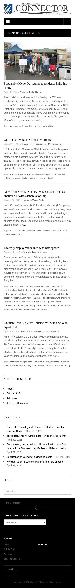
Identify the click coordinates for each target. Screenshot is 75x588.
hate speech (46, 293)
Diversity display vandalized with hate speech (31, 248)
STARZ (63, 230)
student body (19, 305)
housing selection (51, 361)
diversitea (37, 290)
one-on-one (15, 230)
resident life (24, 301)
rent (34, 365)
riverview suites (38, 301)
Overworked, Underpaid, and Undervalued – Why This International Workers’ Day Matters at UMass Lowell (36, 446)
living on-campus (43, 174)
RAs (24, 230)
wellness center (21, 309)
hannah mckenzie (30, 293)
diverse (28, 290)
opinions (8, 178)
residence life (34, 178)
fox (12, 293)
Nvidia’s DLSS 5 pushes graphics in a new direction (35, 461)
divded (21, 290)
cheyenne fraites (42, 286)
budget (23, 361)
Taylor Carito (35, 91)
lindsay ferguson (11, 297)
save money (64, 365)
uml (18, 234)
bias (11, 286)
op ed (54, 174)
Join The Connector (17, 403)
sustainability (47, 126)
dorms (31, 361)
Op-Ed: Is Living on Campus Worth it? (27, 139)
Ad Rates (12, 398)
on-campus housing (21, 365)
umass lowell (47, 178)
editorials (22, 174)
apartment (14, 361)
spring (37, 126)
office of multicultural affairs (54, 297)
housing (38, 361)
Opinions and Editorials (32, 143)
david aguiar (56, 286)
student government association (41, 305)
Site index (37, 508)
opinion (61, 174)
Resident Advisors (50, 230)
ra (69, 297)
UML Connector (54, 143)
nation (23, 297)
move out (14, 126)
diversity (47, 290)
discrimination (10, 290)
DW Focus (37, 21)
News (22, 91)
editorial (13, 174)
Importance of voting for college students (29, 457)
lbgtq (65, 293)
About (10, 388)
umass (60, 305)
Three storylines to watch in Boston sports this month (36, 435)
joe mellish (57, 293)
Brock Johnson (39, 252)
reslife (55, 365)
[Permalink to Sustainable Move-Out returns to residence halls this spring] (37, 61)
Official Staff (13, 393)
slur (52, 301)
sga (48, 301)
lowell (63, 361)
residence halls (26, 126)
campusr (29, 286)
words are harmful (38, 309)
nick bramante (33, 297)
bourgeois (19, 286)
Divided (55, 290)
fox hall (30, 174)
